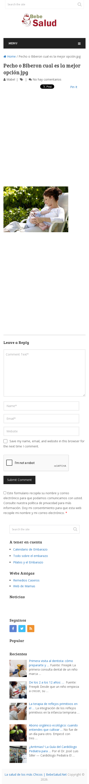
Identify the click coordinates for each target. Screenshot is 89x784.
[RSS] (30, 628)
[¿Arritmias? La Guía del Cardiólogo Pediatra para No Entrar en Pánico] (19, 754)
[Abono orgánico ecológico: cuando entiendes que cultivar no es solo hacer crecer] (19, 732)
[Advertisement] (44, 142)
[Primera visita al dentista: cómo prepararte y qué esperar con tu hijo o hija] (19, 668)
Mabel (10, 79)
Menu (12, 43)
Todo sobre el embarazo (30, 556)
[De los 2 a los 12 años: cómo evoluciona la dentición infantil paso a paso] (19, 689)
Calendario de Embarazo (30, 549)
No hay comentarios (47, 79)
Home (11, 56)
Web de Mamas (24, 586)
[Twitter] (21, 628)
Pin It (73, 87)
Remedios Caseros (26, 580)
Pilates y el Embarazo (28, 562)
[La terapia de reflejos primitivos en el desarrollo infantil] (19, 711)
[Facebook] (13, 628)
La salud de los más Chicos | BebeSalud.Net (36, 774)
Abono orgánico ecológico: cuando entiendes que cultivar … (53, 727)
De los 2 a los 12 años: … (46, 682)
